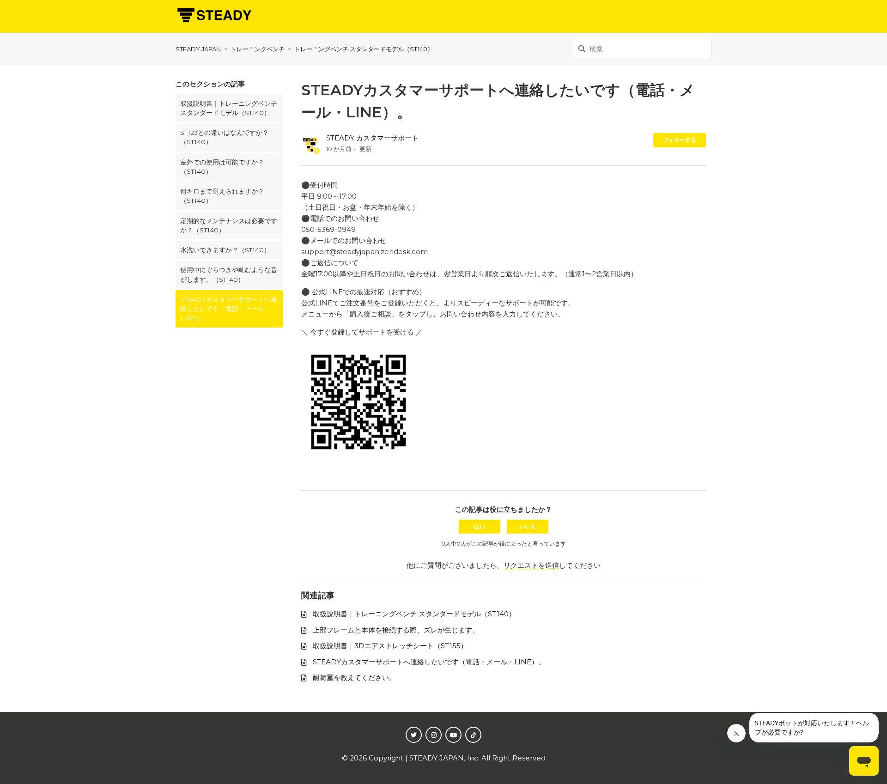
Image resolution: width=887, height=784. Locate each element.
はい (479, 526)
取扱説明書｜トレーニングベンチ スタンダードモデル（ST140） (228, 108)
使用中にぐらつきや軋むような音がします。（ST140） (228, 274)
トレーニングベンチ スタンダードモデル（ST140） (363, 49)
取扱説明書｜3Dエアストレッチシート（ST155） (390, 645)
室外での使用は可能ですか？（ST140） (222, 166)
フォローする (679, 139)
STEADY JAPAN (198, 49)
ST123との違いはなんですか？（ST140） (224, 137)
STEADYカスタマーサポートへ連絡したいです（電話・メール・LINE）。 (228, 309)
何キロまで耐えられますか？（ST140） (222, 196)
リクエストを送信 (531, 565)
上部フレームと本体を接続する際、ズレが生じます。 (396, 630)
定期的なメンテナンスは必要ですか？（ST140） (228, 225)
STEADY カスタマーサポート (372, 138)
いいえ (527, 526)
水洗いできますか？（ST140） (225, 250)
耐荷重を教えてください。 (354, 677)
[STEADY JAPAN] (214, 16)
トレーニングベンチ (258, 49)
